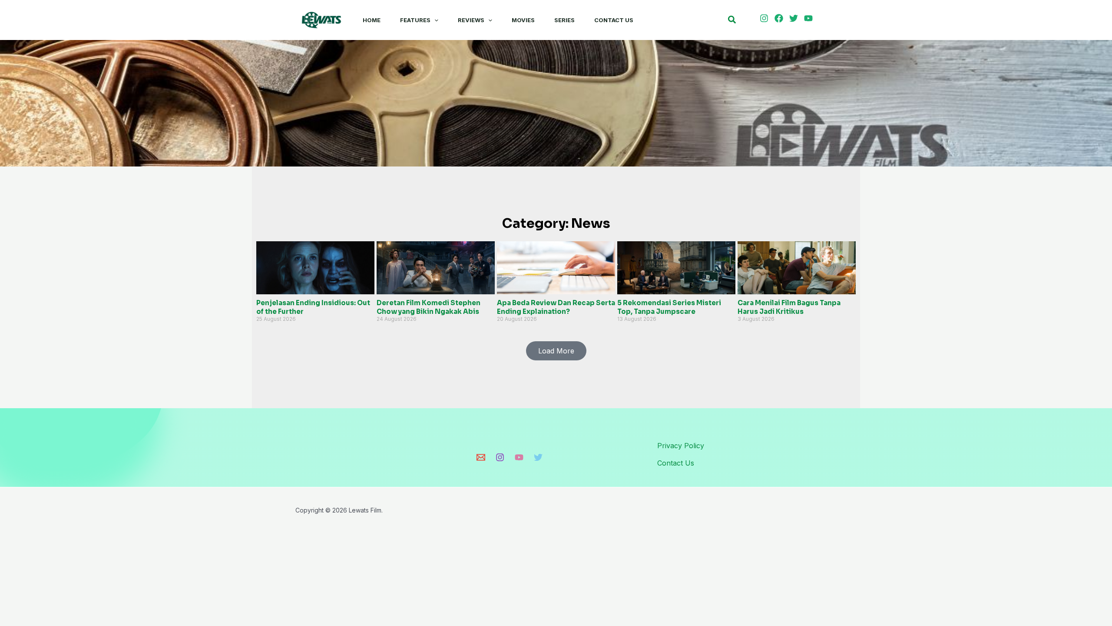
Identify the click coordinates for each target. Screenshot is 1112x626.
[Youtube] (519, 457)
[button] (434, 20)
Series (564, 20)
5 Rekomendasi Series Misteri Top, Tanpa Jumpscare (669, 307)
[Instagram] (500, 457)
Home (372, 20)
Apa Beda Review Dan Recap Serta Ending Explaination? (556, 307)
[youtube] (810, 18)
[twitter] (795, 18)
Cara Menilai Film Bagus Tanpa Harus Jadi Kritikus (789, 307)
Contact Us (613, 20)
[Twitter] (538, 457)
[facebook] (780, 18)
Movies (523, 20)
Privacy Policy (680, 445)
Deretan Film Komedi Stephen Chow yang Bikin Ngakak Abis (428, 307)
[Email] (481, 457)
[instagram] (765, 18)
